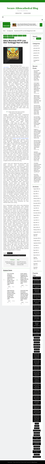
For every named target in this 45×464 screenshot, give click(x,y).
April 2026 (35, 196)
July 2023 (35, 245)
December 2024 (37, 212)
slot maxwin (36, 446)
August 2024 (36, 215)
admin (5, 45)
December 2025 (37, 203)
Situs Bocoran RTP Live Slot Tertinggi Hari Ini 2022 (14, 255)
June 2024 (36, 220)
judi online (15, 35)
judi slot (24, 35)
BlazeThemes (34, 462)
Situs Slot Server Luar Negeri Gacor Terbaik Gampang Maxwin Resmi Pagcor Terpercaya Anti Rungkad (37, 419)
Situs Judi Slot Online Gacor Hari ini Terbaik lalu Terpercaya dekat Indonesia (36, 379)
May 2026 (35, 193)
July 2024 (35, 217)
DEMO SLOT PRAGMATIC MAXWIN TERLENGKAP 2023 (37, 324)
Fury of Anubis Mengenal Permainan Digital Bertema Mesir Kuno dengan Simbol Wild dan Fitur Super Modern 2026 (26, 24)
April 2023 (35, 252)
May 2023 (35, 250)
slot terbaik (36, 454)
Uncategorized (11, 37)
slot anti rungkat (37, 430)
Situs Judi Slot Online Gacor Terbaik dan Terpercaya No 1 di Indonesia (36, 392)
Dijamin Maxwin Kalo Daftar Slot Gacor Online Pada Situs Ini (36, 330)
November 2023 (37, 238)
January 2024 (36, 232)
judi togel (5, 37)
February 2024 (36, 229)
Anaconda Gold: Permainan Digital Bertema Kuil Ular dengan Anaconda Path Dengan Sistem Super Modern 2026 (37, 109)
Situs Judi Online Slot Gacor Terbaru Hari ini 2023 (37, 368)
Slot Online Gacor (37, 452)
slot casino (36, 432)
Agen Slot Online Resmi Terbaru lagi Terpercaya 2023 (37, 281)
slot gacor (36, 435)
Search (38, 38)
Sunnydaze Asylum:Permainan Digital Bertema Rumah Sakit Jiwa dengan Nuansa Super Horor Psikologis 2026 (37, 167)
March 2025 (36, 210)
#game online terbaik (36, 278)
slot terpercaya (36, 456)
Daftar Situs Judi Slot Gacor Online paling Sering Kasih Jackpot (36, 297)
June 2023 (36, 247)
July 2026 (35, 191)
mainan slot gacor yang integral (20, 138)
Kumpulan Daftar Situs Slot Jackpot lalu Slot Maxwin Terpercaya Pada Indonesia (37, 356)
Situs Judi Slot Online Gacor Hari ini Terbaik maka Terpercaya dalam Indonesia (36, 386)
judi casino (10, 35)
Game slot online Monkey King (36, 335)
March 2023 (36, 255)
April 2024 (35, 224)
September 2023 (37, 243)
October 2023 (36, 240)
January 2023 (36, 261)
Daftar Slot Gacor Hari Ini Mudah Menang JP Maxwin (37, 319)
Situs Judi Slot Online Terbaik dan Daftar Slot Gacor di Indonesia (37, 398)
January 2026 (36, 200)
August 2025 (36, 205)
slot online (36, 448)
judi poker (20, 35)
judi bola (5, 35)
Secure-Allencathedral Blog (22, 8)
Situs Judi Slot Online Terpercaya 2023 (37, 402)
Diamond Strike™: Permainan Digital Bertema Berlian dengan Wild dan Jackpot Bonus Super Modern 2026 (37, 144)
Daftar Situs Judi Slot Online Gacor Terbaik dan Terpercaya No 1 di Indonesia (36, 308)
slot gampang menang (36, 444)
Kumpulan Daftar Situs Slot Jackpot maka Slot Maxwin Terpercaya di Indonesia (37, 362)
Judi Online (6, 67)
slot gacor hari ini (36, 438)
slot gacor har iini (36, 440)
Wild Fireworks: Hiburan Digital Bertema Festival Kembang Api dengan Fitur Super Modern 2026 (11, 295)
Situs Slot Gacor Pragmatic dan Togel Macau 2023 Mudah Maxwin (37, 412)
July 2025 (35, 208)
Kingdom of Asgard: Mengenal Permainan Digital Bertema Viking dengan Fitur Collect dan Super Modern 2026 (37, 133)
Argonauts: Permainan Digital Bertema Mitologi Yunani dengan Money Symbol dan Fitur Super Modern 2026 (37, 155)
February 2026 (36, 198)
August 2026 (36, 188)
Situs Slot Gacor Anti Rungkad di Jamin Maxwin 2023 (37, 407)
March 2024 (36, 227)
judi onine (36, 342)
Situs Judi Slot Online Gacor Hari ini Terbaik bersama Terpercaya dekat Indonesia (36, 373)
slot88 (37, 425)
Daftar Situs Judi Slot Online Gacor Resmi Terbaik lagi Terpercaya (36, 302)
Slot (36, 423)
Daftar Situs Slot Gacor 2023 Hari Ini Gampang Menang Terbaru (37, 313)
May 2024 (35, 222)
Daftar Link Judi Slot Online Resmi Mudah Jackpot (36, 286)
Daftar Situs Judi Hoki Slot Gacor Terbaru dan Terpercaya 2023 (37, 291)
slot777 (37, 428)
